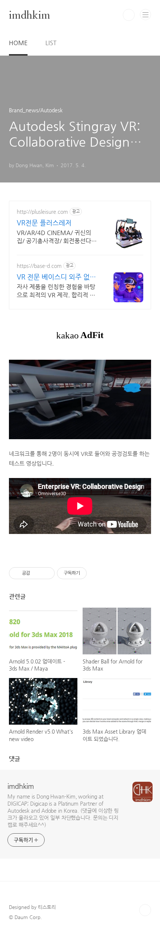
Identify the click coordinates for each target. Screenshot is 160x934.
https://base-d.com (39, 266)
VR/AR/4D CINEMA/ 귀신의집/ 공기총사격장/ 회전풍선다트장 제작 (57, 237)
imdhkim (29, 15)
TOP (145, 910)
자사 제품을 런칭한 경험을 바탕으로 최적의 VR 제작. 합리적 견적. (56, 291)
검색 (128, 15)
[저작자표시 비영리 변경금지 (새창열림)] (97, 573)
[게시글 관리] (46, 573)
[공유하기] (37, 573)
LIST (51, 42)
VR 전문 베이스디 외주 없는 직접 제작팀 (56, 277)
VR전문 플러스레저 (44, 223)
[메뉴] (145, 14)
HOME (18, 42)
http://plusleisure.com (42, 212)
